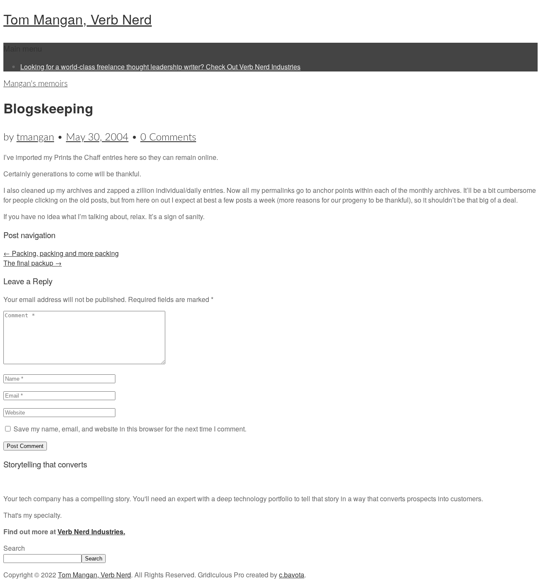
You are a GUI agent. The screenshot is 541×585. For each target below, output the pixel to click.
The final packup (32, 263)
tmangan (35, 137)
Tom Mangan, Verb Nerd (77, 18)
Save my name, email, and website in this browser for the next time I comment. (130, 429)
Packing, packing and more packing (61, 253)
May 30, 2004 (97, 137)
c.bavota (291, 575)
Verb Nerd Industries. (91, 531)
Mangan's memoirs (35, 84)
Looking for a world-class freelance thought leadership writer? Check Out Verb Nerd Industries (160, 66)
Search (14, 548)
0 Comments (168, 137)
